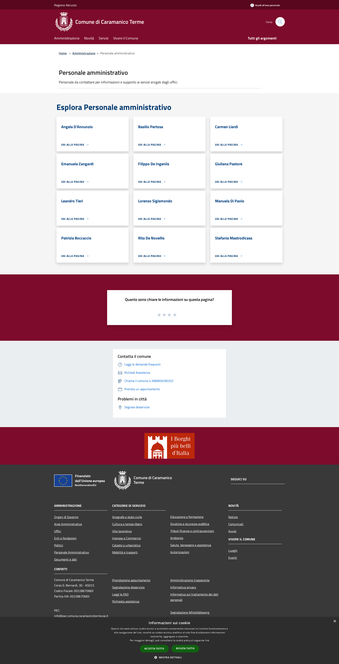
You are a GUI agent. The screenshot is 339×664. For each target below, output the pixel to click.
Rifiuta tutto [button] (185, 648)
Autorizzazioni (179, 552)
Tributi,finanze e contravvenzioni (192, 531)
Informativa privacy (183, 587)
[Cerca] (280, 21)
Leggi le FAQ (120, 594)
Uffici (57, 531)
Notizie (233, 517)
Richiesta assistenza (125, 601)
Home (63, 53)
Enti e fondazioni (65, 538)
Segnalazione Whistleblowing (189, 612)
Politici (58, 545)
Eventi (232, 557)
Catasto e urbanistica (126, 545)
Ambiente (176, 538)
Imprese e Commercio (126, 538)
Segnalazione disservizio (128, 587)
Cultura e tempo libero (127, 524)
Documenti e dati (65, 559)
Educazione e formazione (186, 516)
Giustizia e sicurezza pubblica (189, 524)
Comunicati (235, 524)
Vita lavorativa (122, 531)
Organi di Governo (66, 517)
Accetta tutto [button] (154, 648)
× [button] (334, 621)
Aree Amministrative (68, 524)
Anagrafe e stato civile (127, 517)
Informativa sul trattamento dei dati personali (194, 597)
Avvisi (232, 531)
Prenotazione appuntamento (131, 580)
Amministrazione (83, 53)
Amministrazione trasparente (190, 580)
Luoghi (232, 550)
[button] (169, 657)
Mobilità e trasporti (125, 552)
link (207, 640)
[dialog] (169, 640)
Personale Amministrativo (71, 552)
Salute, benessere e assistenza (190, 545)
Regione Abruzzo (65, 5)
